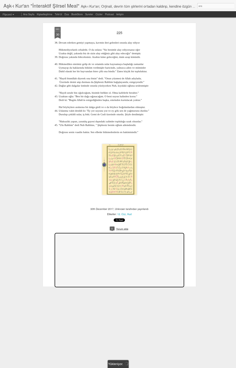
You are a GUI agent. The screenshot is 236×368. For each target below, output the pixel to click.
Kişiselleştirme (44, 14)
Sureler (89, 14)
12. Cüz (121, 214)
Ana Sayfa (28, 14)
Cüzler (99, 14)
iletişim (120, 14)
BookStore (77, 14)
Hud (129, 214)
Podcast (109, 14)
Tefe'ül (58, 14)
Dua (66, 14)
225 (119, 32)
